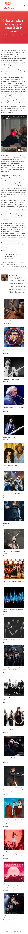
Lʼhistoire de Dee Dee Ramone (11, 379)
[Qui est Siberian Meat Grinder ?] (14, 636)
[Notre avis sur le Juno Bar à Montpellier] (14, 578)
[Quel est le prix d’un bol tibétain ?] (14, 318)
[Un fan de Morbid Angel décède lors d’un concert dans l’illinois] (14, 664)
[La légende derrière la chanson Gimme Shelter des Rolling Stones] (14, 346)
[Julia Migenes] (8, 5)
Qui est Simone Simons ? (9, 523)
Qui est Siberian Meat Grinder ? (11, 640)
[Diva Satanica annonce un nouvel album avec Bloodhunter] (14, 724)
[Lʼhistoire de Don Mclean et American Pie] (14, 404)
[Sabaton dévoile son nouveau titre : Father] (14, 490)
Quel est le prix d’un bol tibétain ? (12, 321)
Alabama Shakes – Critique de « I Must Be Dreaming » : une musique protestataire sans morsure (13, 822)
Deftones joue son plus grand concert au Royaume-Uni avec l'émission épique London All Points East (14, 886)
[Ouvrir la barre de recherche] (21, 5)
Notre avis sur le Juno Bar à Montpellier (14, 581)
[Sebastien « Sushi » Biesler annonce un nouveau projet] (14, 755)
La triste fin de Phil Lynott (10, 437)
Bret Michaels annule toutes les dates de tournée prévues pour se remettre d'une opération (13, 918)
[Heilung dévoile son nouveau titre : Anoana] (14, 548)
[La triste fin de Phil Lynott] (14, 434)
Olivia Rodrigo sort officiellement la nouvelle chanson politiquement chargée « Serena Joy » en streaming (13, 854)
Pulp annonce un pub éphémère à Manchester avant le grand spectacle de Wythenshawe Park (14, 790)
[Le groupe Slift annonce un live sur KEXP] (14, 695)
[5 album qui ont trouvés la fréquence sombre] (14, 606)
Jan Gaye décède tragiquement (11, 465)
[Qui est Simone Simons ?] (14, 520)
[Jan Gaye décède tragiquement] (14, 462)
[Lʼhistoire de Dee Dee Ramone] (14, 376)
